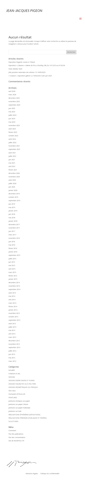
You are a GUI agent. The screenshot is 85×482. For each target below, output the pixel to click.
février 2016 (13, 248)
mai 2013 (12, 330)
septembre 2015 (14, 255)
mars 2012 (12, 361)
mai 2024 (12, 122)
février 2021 (13, 170)
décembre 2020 (14, 173)
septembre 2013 (14, 320)
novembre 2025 (14, 101)
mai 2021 (12, 163)
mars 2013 (12, 337)
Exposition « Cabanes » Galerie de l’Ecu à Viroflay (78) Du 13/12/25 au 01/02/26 (37, 65)
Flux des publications (16, 434)
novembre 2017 (14, 228)
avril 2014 (12, 300)
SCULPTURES (13, 421)
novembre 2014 (14, 286)
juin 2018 (12, 214)
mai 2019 (12, 207)
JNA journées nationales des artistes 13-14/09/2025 (27, 72)
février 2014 (13, 306)
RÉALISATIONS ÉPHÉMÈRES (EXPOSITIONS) (24, 415)
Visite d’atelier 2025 (15, 69)
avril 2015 (12, 269)
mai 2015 (12, 265)
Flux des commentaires (17, 437)
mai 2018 (12, 218)
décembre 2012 (14, 341)
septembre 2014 (14, 289)
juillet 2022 (12, 142)
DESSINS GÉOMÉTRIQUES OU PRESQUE (23, 387)
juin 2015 (12, 262)
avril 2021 (12, 166)
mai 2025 (12, 112)
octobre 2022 (13, 136)
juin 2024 (12, 118)
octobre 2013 (13, 317)
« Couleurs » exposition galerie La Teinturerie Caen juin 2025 (30, 76)
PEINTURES (13, 397)
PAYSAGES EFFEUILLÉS (17, 394)
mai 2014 (12, 296)
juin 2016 (12, 242)
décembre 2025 (14, 98)
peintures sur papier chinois (18, 404)
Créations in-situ (14, 374)
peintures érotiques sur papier (19, 401)
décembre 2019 (14, 194)
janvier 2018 (13, 221)
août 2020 (12, 180)
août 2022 (12, 139)
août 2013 (12, 323)
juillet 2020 (12, 183)
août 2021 (12, 153)
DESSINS (12, 377)
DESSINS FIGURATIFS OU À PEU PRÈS (22, 384)
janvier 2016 (13, 252)
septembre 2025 (14, 105)
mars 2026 (12, 95)
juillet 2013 (12, 327)
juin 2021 (12, 160)
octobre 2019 (13, 197)
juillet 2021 (12, 156)
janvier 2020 (13, 190)
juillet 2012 (12, 351)
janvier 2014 (13, 310)
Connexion (12, 430)
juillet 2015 (12, 259)
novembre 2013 (14, 313)
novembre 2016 (14, 238)
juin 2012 (12, 354)
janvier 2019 (13, 211)
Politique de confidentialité (49, 474)
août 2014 (12, 293)
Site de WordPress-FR (16, 441)
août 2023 (12, 129)
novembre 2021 (14, 146)
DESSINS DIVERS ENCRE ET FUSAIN (21, 380)
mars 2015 (12, 272)
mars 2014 (12, 303)
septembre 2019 (14, 200)
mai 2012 (12, 358)
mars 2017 (12, 235)
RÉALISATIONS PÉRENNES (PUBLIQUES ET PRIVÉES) (28, 418)
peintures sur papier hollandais (19, 408)
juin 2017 (12, 231)
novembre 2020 (14, 177)
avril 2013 (12, 334)
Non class (12, 391)
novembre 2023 (14, 125)
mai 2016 (12, 245)
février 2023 (13, 132)
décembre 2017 (14, 224)
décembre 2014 (14, 282)
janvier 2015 (13, 279)
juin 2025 (12, 108)
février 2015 (13, 276)
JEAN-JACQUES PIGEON (24, 11)
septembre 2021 (14, 149)
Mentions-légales (32, 474)
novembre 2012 (14, 344)
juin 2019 (12, 204)
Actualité (12, 370)
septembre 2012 (14, 347)
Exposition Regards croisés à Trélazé (22, 62)
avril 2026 (12, 91)
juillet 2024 (12, 115)
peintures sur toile (15, 411)
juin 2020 (12, 187)
